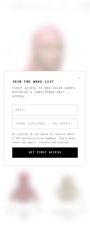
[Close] (79, 78)
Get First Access (45, 152)
